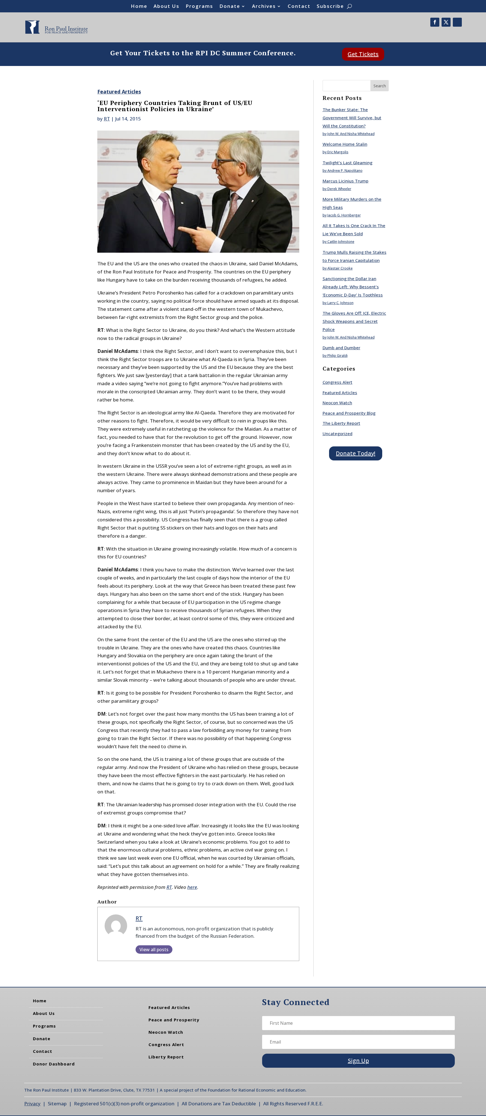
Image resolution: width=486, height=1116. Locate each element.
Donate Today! (355, 453)
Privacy (32, 1103)
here (192, 887)
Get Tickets (363, 54)
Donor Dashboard (54, 1064)
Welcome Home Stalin (345, 144)
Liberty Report (166, 1057)
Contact (299, 6)
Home (139, 6)
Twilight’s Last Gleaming (347, 162)
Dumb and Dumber (341, 347)
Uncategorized (337, 433)
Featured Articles (119, 91)
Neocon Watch (337, 402)
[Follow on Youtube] (457, 22)
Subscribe (330, 6)
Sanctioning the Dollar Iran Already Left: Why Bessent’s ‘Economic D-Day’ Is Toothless (353, 287)
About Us (166, 6)
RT (107, 118)
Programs (199, 6)
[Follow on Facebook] (434, 22)
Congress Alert (337, 382)
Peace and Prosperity (173, 1020)
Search (380, 85)
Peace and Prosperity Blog (349, 413)
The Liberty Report (341, 423)
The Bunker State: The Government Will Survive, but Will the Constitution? (352, 118)
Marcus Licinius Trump (345, 181)
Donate (229, 6)
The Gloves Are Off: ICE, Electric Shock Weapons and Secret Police (354, 321)
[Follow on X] (446, 22)
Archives (264, 6)
